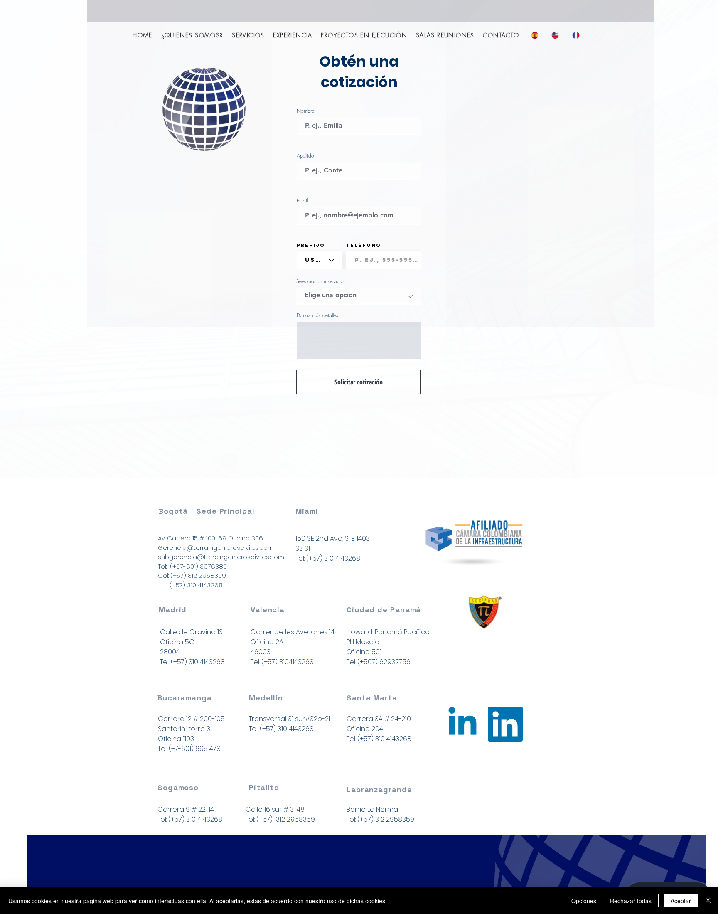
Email (302, 200)
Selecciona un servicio (320, 281)
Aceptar (681, 901)
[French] (576, 35)
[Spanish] (535, 35)
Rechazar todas (631, 901)
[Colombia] (505, 724)
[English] (555, 35)
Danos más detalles (317, 315)
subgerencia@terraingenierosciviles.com (221, 556)
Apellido (305, 155)
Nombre (305, 110)
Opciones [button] (583, 901)
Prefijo (311, 245)
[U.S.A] (462, 724)
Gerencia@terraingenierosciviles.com (216, 547)
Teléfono (363, 245)
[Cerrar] (708, 900)
